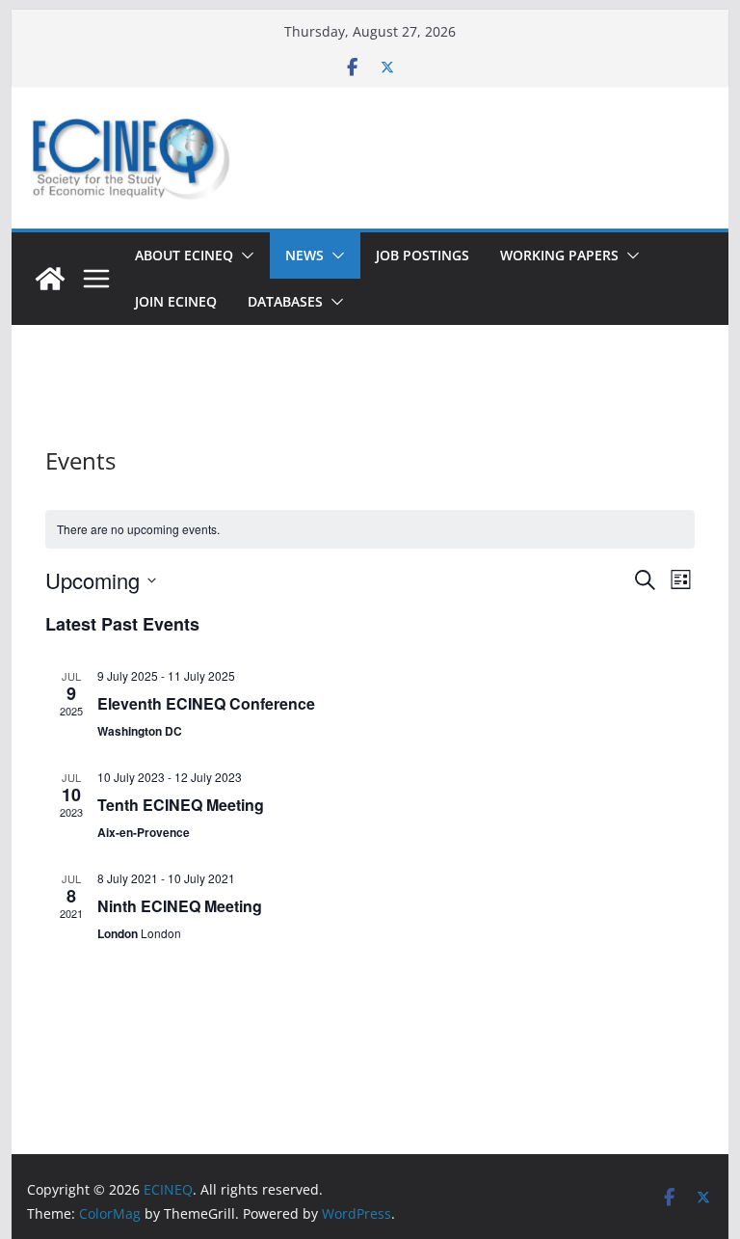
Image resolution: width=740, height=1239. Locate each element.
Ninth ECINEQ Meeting (179, 906)
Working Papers (559, 255)
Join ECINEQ (176, 301)
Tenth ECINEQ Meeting (180, 805)
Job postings (422, 255)
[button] (243, 255)
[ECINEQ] (50, 279)
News (304, 255)
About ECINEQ (184, 255)
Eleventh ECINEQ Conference (206, 703)
